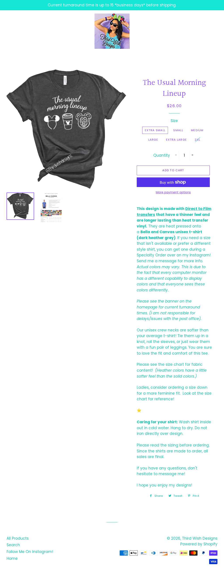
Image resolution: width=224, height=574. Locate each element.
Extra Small (155, 130)
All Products (18, 538)
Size (174, 120)
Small (178, 130)
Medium (197, 130)
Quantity (161, 155)
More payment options (173, 192)
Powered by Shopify (198, 544)
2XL (197, 140)
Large (153, 140)
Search (13, 545)
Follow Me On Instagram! (30, 551)
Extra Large (176, 140)
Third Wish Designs (199, 538)
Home (12, 558)
